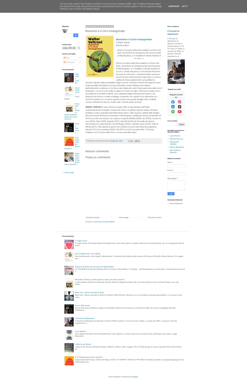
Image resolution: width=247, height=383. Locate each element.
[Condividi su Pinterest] (139, 141)
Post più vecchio (154, 217)
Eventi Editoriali (176, 203)
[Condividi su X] (134, 141)
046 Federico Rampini (175, 151)
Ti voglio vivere (81, 241)
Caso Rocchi (175, 136)
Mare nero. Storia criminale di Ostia (89, 292)
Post (67, 58)
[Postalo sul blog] (131, 141)
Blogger (135, 377)
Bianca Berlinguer (177, 147)
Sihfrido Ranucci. (177, 139)
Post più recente (92, 217)
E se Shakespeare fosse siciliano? (89, 357)
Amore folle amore (77, 128)
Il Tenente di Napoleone (84, 318)
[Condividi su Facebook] (136, 141)
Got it (185, 6)
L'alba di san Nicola (83, 344)
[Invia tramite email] (129, 141)
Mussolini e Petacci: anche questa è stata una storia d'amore (100, 279)
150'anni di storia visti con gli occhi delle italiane (94, 267)
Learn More (173, 6)
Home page (123, 217)
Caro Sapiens (80, 331)
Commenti (69, 62)
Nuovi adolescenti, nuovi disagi (87, 254)
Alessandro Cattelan (174, 143)
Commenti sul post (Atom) (104, 222)
